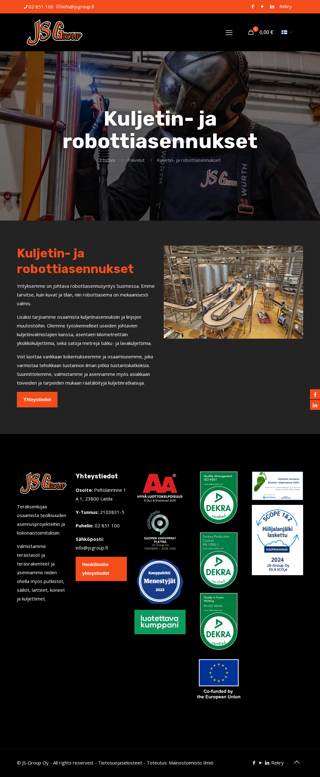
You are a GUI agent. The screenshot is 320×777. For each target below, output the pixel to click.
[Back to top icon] (296, 762)
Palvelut (136, 160)
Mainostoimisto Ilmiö (191, 763)
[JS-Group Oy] (53, 32)
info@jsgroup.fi (78, 6)
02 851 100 (40, 6)
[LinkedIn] (272, 6)
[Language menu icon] (286, 32)
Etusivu (107, 160)
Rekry (285, 6)
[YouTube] (262, 6)
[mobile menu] (229, 32)
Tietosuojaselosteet (120, 763)
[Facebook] (252, 6)
